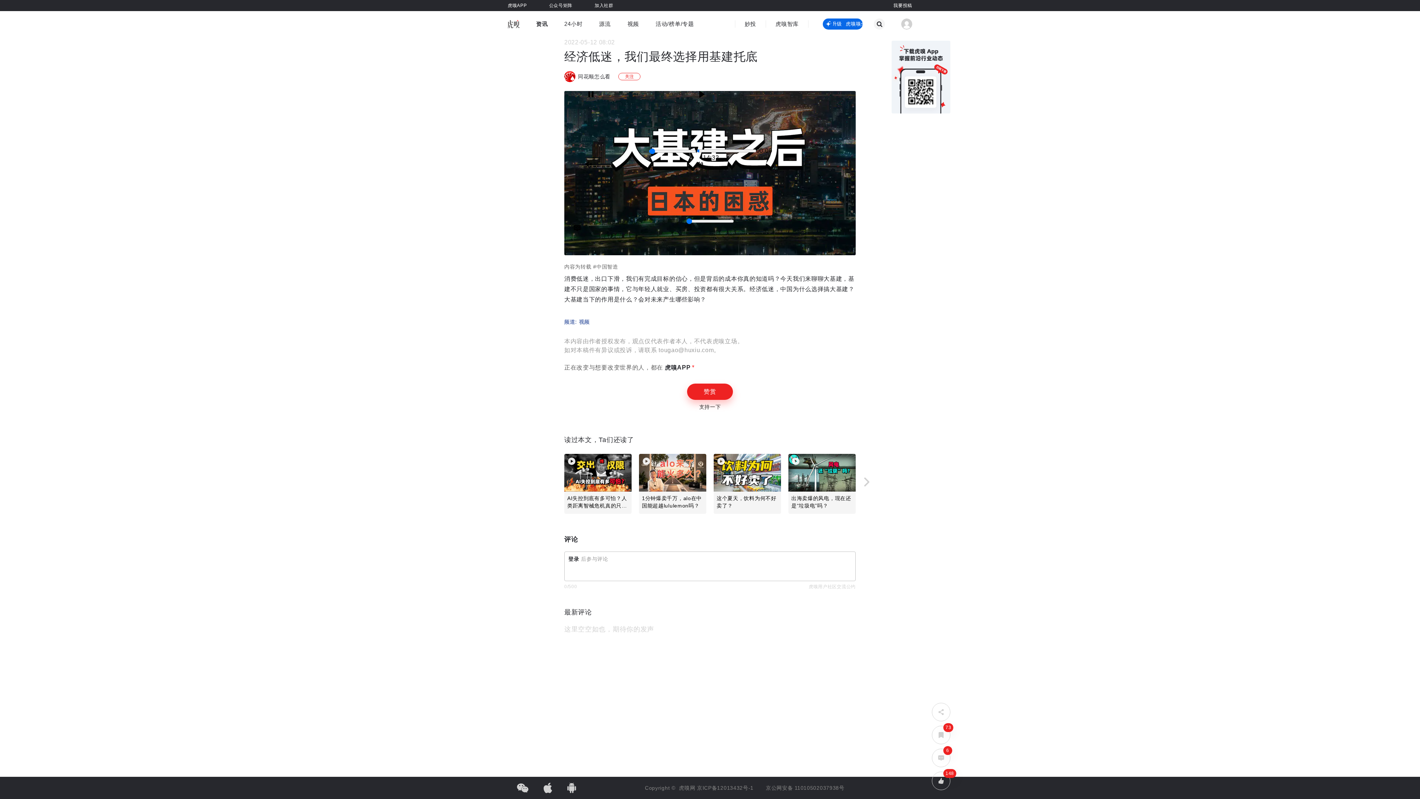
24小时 (573, 24)
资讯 (542, 24)
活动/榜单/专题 (675, 24)
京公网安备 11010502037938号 (805, 788)
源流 (605, 24)
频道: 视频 (577, 322)
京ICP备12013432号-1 (725, 788)
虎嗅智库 (787, 24)
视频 (633, 24)
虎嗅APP (676, 367)
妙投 (750, 24)
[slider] (672, 151)
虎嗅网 (688, 788)
